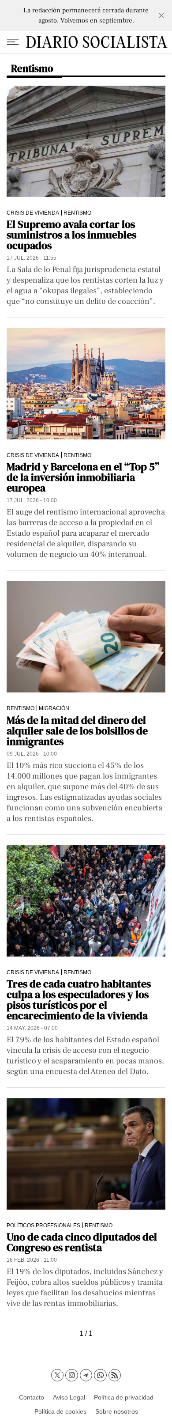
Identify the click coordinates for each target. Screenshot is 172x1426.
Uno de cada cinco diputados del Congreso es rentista (82, 1242)
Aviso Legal (69, 1397)
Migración (54, 708)
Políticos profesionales (43, 1225)
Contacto (31, 1397)
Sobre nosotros (116, 1411)
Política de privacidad (123, 1397)
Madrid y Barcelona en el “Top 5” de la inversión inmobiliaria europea (83, 477)
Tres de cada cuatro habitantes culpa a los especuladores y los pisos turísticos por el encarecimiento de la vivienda (79, 999)
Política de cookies (60, 1411)
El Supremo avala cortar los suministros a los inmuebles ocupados (71, 235)
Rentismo (77, 213)
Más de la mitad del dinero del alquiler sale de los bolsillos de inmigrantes (77, 731)
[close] (161, 15)
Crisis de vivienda (33, 213)
